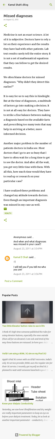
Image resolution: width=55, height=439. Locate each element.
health (8, 213)
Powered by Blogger (29, 435)
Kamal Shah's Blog (18, 4)
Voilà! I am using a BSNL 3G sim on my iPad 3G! (24, 353)
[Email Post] (5, 210)
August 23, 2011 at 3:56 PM (27, 274)
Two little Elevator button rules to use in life (23, 326)
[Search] (51, 4)
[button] (5, 26)
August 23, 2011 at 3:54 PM (27, 248)
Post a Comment (13, 281)
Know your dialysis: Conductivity (17, 403)
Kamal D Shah (20, 257)
